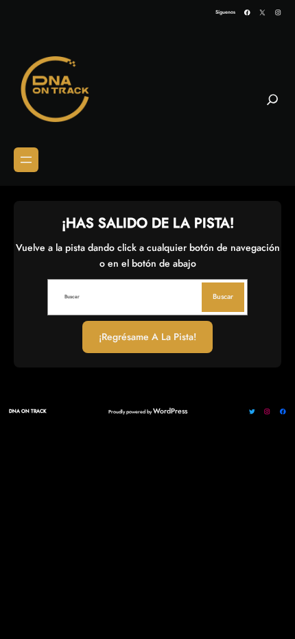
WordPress (170, 411)
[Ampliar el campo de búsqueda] (272, 105)
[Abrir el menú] (26, 159)
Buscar (223, 296)
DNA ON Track (27, 411)
